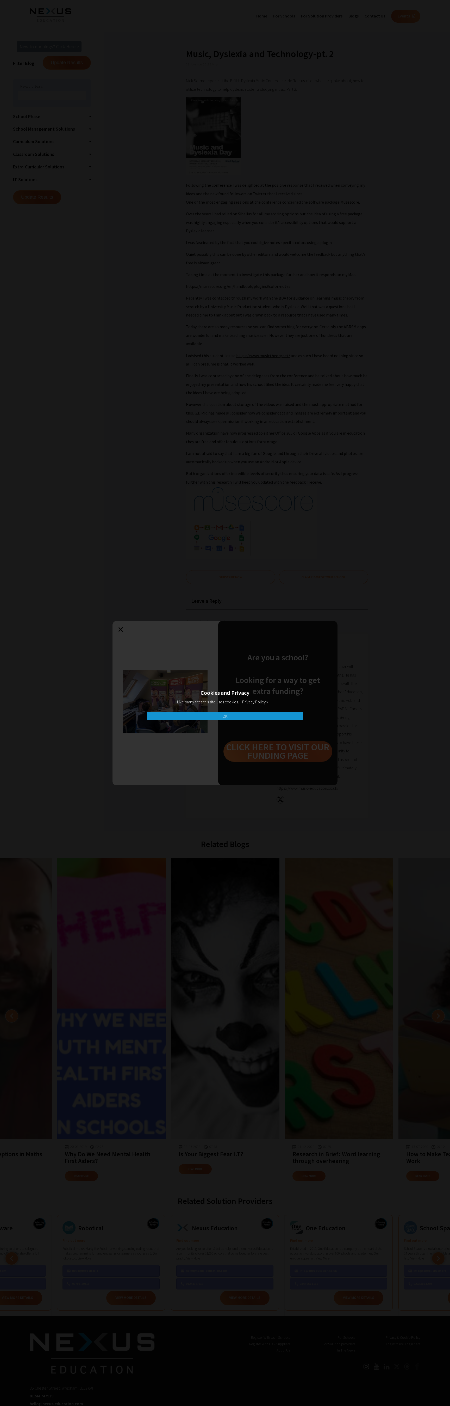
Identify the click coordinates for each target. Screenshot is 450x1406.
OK (225, 716)
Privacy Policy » (255, 701)
